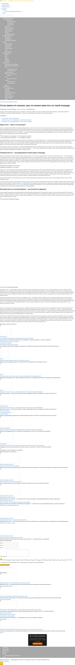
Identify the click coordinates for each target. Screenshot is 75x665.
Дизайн (6, 54)
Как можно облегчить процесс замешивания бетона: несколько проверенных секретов (21, 429)
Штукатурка (7, 61)
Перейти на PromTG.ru (37, 643)
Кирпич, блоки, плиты (9, 96)
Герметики (7, 89)
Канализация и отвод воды (11, 40)
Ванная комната (8, 45)
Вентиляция (7, 37)
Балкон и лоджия (8, 43)
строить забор (66, 157)
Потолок (6, 80)
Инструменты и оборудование (11, 64)
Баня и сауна (7, 26)
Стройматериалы (6, 86)
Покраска (7, 59)
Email (1, 545)
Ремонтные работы (6, 53)
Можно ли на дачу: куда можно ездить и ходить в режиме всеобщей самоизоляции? (20, 376)
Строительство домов (5, 612)
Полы (6, 77)
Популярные (5, 3)
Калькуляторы (5, 5)
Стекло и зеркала (8, 97)
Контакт (4, 9)
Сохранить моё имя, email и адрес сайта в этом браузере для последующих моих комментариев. (22, 562)
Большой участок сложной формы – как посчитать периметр (17, 121)
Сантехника (3, 619)
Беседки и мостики (9, 29)
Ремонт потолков (11, 83)
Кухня (6, 50)
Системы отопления (5, 599)
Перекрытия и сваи (9, 72)
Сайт (1, 547)
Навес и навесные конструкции (12, 65)
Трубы (6, 99)
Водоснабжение (8, 38)
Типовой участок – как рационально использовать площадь (16, 119)
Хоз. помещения (8, 19)
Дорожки (7, 32)
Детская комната (8, 48)
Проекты (9, 75)
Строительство (5, 62)
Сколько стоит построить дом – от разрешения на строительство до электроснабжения (21, 391)
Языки (3, 13)
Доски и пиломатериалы (10, 92)
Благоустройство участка (7, 18)
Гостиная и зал (8, 46)
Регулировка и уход (11, 70)
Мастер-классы (6, 6)
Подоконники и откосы (12, 69)
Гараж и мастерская (11, 21)
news (1, 632)
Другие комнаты (8, 51)
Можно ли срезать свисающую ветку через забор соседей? (14, 360)
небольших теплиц (19, 184)
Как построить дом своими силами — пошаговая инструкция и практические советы (20, 609)
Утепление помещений (5, 586)
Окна (6, 67)
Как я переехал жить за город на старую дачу (11, 481)
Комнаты (4, 42)
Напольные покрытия (12, 78)
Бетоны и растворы (9, 88)
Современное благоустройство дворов (9, 465)
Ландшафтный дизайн (9, 34)
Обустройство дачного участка (7, 497)
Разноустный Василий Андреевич (13, 11)
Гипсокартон (7, 91)
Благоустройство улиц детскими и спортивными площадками (15, 502)
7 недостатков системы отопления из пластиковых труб (13, 596)
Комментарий (3, 556)
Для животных (10, 23)
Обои (6, 56)
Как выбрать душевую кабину (7, 616)
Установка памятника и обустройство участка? (11, 537)
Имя (1, 543)
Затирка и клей (8, 94)
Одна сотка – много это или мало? (10, 118)
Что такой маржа (4, 413)
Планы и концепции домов (11, 73)
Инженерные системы (7, 35)
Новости (4, 8)
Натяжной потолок (11, 81)
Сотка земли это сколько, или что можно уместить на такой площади (16, 338)
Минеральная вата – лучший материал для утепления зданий (15, 582)
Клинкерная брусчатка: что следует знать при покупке (13, 519)
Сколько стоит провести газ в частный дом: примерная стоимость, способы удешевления (22, 445)
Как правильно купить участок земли (9, 344)
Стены (6, 84)
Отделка (6, 57)
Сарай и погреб (10, 24)
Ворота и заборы (8, 31)
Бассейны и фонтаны (9, 27)
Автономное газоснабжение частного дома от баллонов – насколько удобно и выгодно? (21, 629)
